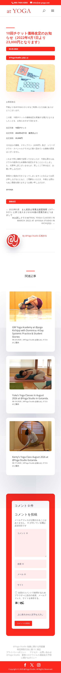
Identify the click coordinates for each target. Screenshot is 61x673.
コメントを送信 (23, 623)
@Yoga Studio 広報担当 (36, 235)
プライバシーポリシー (16, 652)
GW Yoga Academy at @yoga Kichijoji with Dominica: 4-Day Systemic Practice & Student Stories (28, 332)
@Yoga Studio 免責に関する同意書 (29, 646)
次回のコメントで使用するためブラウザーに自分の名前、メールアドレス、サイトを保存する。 (30, 595)
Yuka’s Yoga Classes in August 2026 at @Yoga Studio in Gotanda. (30, 397)
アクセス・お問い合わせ (41, 652)
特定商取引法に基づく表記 (29, 649)
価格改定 (12, 201)
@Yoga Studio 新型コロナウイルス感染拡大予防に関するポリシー (29, 656)
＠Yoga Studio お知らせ (18, 57)
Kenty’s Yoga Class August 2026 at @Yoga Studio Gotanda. (30, 458)
